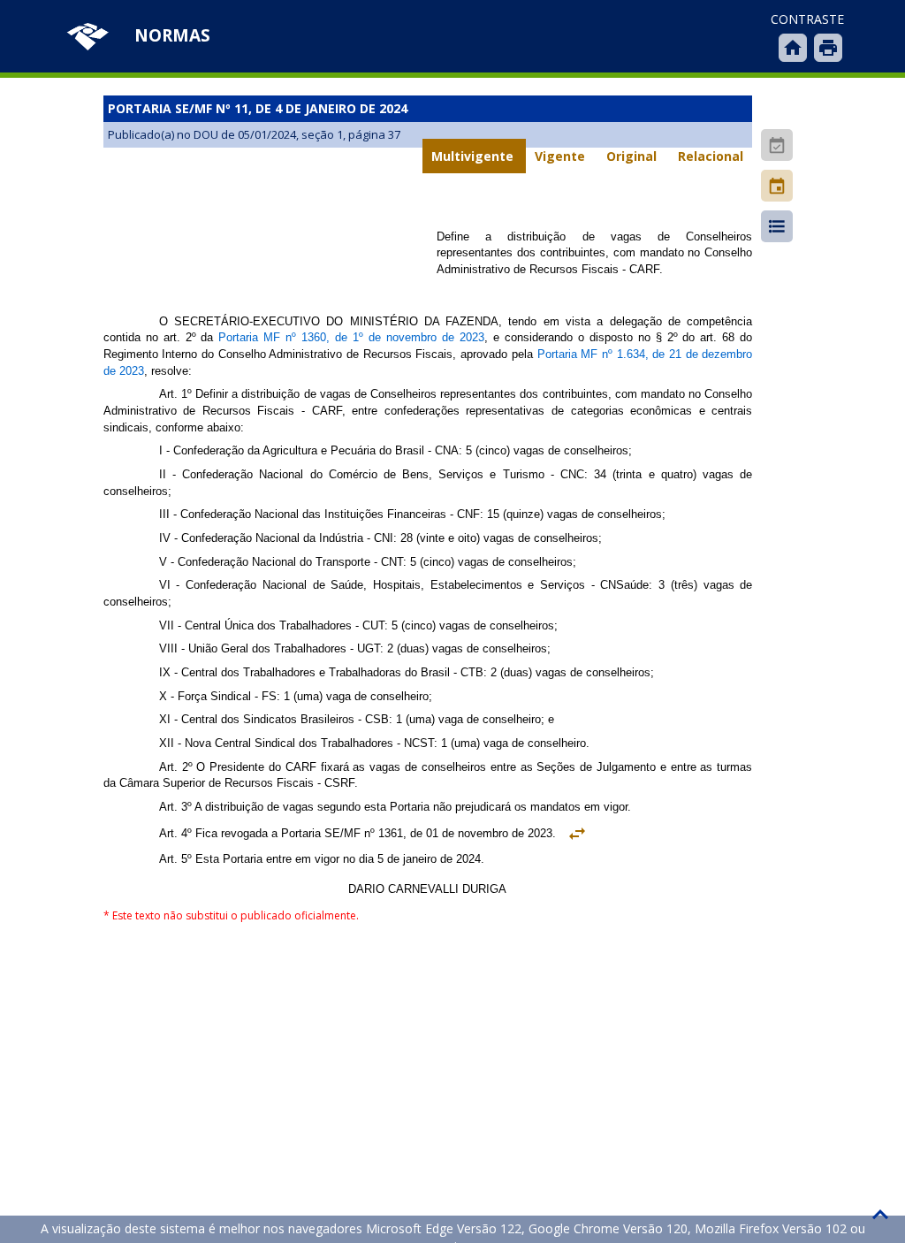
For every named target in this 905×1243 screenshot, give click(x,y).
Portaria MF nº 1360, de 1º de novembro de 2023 (350, 337)
